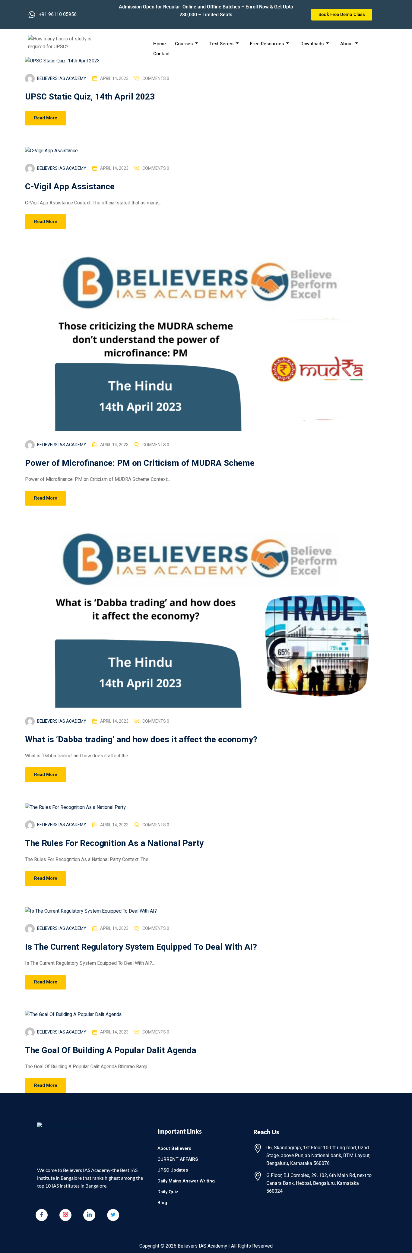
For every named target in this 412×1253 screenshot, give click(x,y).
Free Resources (267, 43)
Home (159, 43)
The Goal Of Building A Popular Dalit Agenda (110, 1050)
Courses (184, 43)
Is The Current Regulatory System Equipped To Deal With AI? (141, 947)
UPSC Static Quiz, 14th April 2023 (90, 97)
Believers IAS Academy (61, 78)
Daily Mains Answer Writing (186, 1181)
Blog (162, 1202)
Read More (45, 118)
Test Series (221, 43)
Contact (161, 53)
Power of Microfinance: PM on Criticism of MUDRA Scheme (140, 463)
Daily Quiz (168, 1191)
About (346, 43)
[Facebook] (42, 1215)
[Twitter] (113, 1215)
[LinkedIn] (89, 1215)
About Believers (174, 1148)
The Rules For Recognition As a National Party (114, 843)
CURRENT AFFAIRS (177, 1159)
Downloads (312, 43)
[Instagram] (65, 1215)
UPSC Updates (172, 1170)
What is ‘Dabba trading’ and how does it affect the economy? (141, 740)
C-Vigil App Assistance (70, 187)
